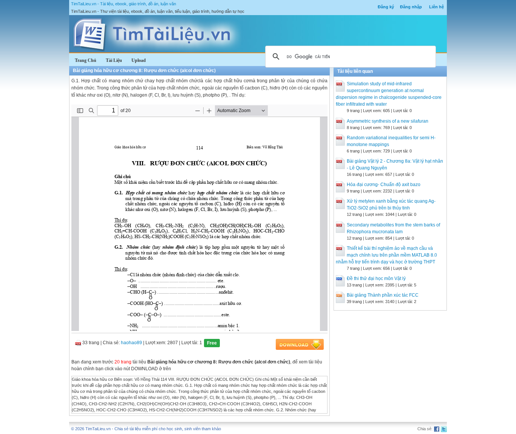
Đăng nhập (411, 7)
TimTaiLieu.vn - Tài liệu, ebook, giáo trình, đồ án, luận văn (123, 4)
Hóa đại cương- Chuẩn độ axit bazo (383, 184)
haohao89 (131, 342)
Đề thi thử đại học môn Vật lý (376, 278)
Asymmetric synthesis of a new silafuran (387, 121)
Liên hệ (436, 7)
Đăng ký (386, 7)
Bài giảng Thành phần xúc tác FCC (383, 295)
